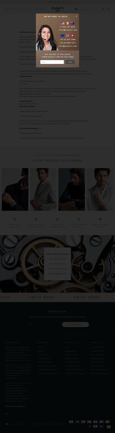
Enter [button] (70, 62)
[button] (76, 16)
